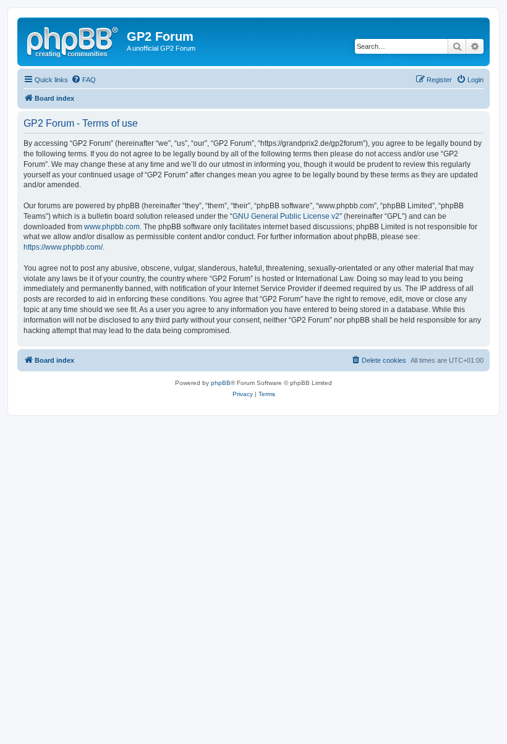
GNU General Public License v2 (285, 216)
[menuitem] (83, 79)
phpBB (221, 382)
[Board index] (73, 40)
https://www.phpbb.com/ (63, 247)
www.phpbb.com (112, 226)
